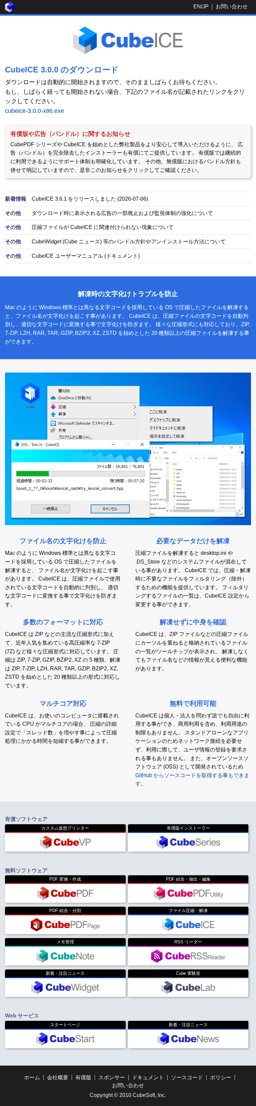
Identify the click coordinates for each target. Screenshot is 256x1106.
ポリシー (220, 1077)
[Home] (9, 10)
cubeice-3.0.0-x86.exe (34, 110)
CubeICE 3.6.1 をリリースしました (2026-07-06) (90, 199)
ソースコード (187, 1077)
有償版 (83, 1077)
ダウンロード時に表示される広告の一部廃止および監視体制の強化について (122, 213)
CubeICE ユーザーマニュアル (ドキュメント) (86, 256)
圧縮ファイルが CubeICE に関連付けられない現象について (103, 227)
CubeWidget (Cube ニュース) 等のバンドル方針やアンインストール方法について (129, 241)
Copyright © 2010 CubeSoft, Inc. (128, 1095)
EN (197, 6)
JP (205, 6)
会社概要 (57, 1077)
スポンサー (111, 1077)
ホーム (32, 1077)
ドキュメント (148, 1077)
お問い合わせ (232, 6)
